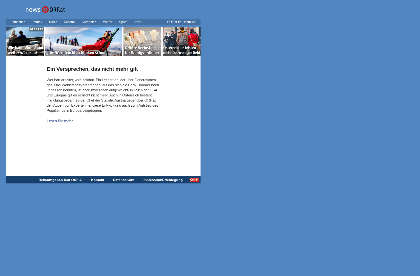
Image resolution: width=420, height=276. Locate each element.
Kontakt (97, 180)
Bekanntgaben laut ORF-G (60, 180)
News (137, 22)
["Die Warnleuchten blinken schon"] (83, 42)
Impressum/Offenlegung (163, 180)
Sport (123, 22)
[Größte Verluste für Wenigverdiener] (142, 42)
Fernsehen (17, 22)
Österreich (89, 22)
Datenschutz (123, 180)
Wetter (107, 22)
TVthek (37, 22)
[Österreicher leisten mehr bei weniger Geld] (182, 42)
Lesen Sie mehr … (62, 121)
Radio (53, 22)
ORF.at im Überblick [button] (181, 22)
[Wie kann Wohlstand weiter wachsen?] (25, 42)
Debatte (69, 22)
